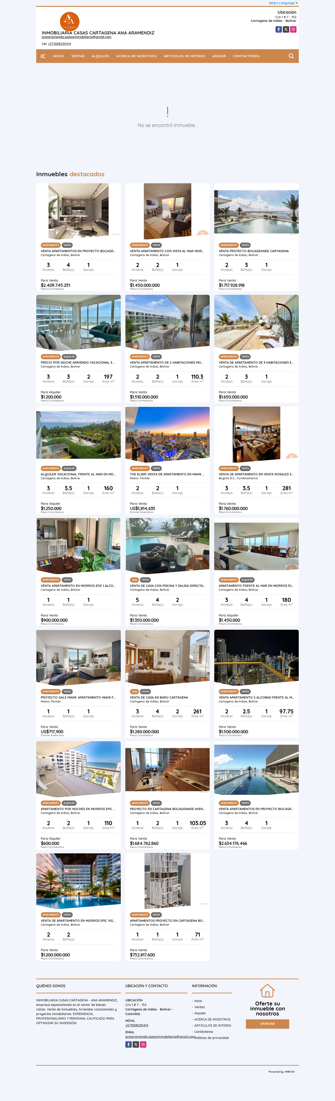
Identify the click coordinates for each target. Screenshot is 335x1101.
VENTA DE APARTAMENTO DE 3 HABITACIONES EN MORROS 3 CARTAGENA (256, 362)
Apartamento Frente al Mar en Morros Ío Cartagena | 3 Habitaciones (256, 586)
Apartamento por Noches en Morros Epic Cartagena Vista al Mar (78, 809)
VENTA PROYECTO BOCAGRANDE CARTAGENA (254, 251)
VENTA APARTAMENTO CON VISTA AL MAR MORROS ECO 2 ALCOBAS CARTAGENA (167, 251)
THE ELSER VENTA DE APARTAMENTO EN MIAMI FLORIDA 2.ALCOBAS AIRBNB (167, 474)
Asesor (219, 56)
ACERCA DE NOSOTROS (136, 56)
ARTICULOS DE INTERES (184, 56)
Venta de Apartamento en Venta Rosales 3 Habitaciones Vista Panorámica (256, 474)
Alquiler (100, 56)
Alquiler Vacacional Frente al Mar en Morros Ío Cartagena (78, 474)
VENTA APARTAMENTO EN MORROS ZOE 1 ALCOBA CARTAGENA (78, 586)
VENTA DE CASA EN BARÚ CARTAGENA (159, 697)
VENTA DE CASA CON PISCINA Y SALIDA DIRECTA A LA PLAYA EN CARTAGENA (167, 586)
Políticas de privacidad (211, 1038)
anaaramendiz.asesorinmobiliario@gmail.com (76, 37)
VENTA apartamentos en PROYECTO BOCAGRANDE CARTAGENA (78, 251)
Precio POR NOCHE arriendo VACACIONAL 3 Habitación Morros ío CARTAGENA (78, 362)
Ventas (78, 56)
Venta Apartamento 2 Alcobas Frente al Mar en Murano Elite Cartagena (256, 697)
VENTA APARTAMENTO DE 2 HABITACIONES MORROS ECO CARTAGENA (167, 362)
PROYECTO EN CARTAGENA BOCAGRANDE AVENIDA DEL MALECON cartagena (167, 809)
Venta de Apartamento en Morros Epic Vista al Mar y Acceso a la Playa (78, 920)
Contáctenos (246, 56)
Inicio (58, 56)
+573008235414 (59, 44)
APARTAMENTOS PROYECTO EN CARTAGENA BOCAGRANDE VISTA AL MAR (167, 920)
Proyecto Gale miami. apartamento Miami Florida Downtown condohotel (78, 697)
